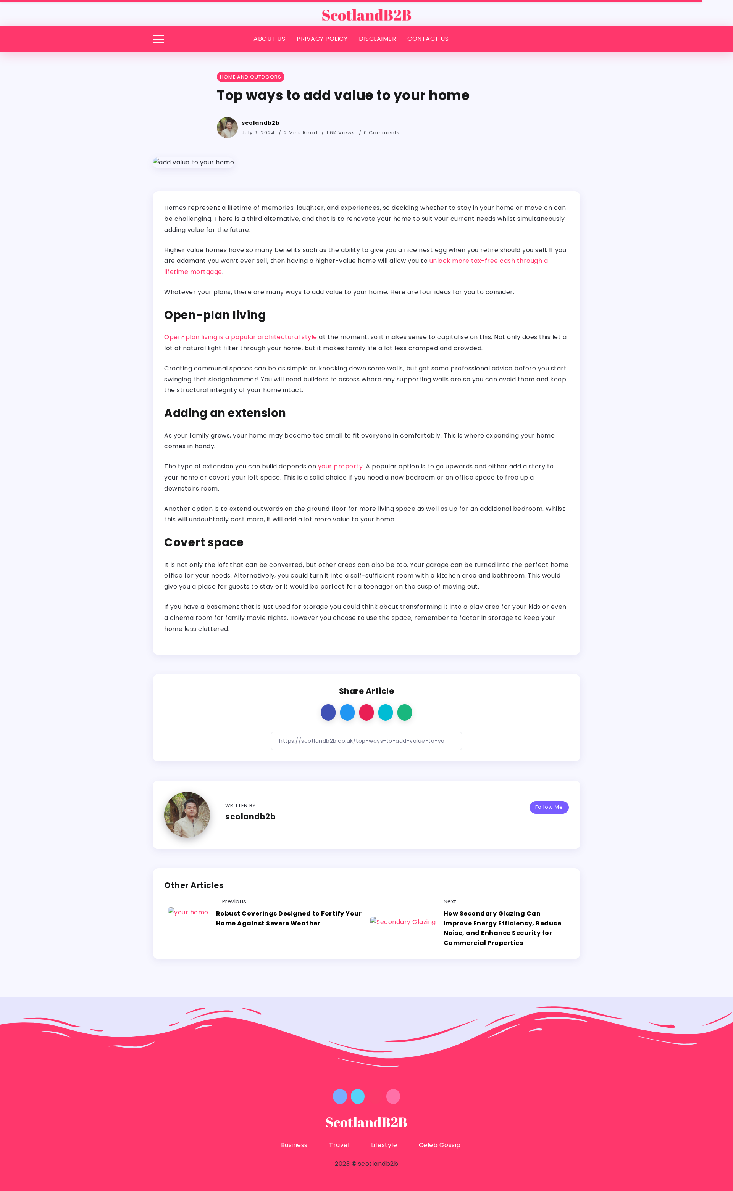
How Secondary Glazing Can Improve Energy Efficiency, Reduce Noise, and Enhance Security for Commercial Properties (503, 928)
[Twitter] (358, 1096)
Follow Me (549, 807)
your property (340, 466)
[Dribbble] (393, 1096)
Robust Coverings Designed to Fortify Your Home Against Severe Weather (289, 918)
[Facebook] (340, 1096)
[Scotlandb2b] (366, 12)
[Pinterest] (375, 1096)
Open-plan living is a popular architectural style (240, 337)
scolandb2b (261, 123)
